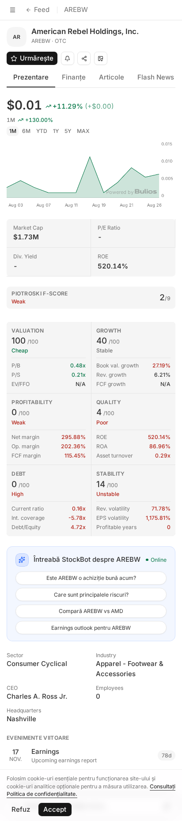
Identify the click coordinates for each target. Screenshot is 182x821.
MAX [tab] (83, 131)
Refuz (20, 809)
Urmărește (36, 58)
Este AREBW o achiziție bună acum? (91, 578)
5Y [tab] (67, 131)
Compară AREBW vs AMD (91, 611)
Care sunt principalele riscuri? (91, 594)
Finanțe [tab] (74, 77)
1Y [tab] (56, 131)
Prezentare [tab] (31, 77)
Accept (54, 809)
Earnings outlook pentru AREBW (91, 627)
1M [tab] (12, 131)
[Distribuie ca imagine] (100, 58)
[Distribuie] (84, 58)
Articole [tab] (111, 77)
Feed (41, 9)
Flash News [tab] (155, 77)
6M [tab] (26, 131)
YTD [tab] (41, 131)
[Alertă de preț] (67, 58)
